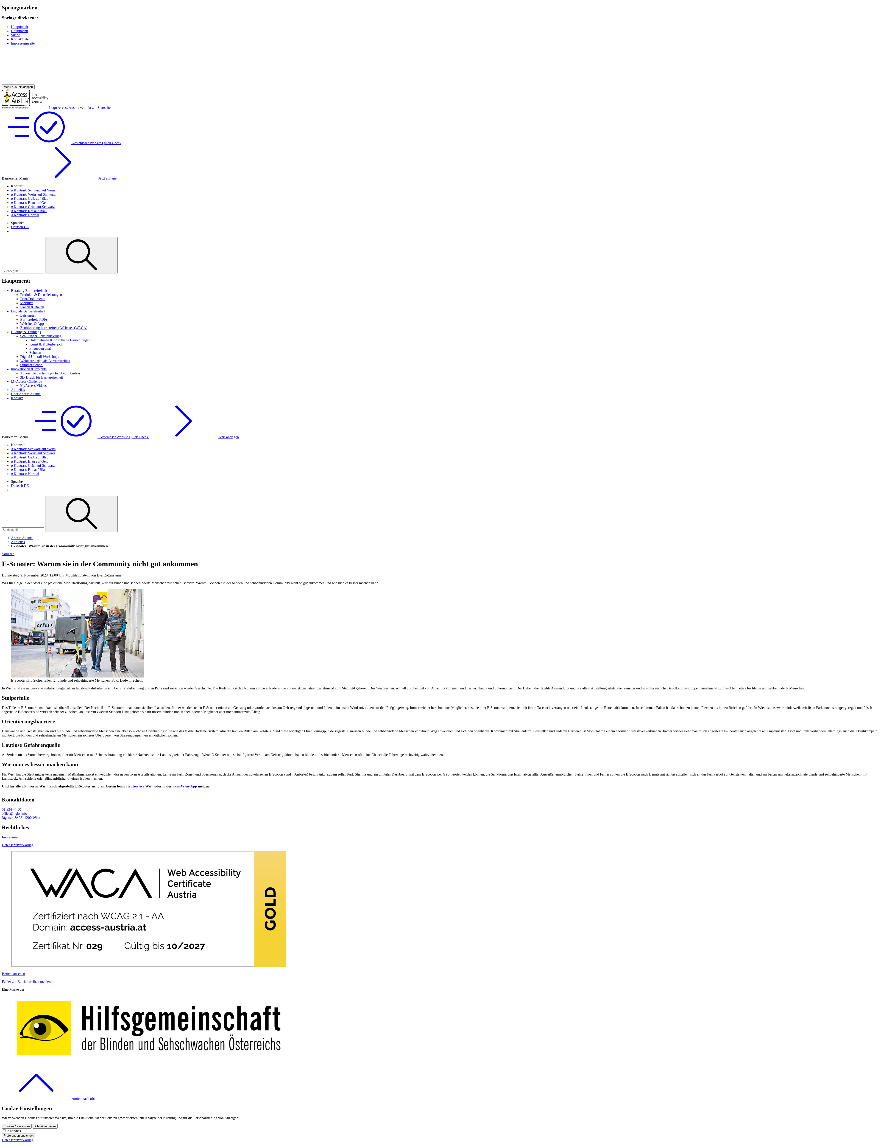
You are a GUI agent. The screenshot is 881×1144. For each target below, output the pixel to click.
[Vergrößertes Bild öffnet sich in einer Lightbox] (77, 676)
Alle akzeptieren (45, 1126)
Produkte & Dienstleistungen (41, 295)
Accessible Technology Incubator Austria (50, 373)
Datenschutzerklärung (17, 845)
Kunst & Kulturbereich (46, 344)
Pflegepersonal (40, 348)
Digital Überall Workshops (39, 357)
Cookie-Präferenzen (17, 1126)
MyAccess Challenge (26, 381)
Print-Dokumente (32, 299)
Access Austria (22, 538)
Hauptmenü (19, 31)
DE (20, 227)
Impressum (10, 837)
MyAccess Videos (33, 386)
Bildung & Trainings (26, 332)
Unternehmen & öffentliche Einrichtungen (59, 340)
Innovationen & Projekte (29, 369)
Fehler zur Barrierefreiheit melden (26, 982)
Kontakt (17, 398)
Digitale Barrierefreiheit (28, 311)
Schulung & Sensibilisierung (40, 336)
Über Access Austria (26, 394)
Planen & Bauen (32, 307)
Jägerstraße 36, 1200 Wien (21, 818)
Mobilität (26, 303)
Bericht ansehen (13, 974)
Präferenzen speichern (18, 1135)
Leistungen (28, 315)
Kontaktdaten (21, 39)
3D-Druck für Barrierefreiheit (41, 377)
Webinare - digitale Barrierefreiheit (45, 361)
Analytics (14, 1131)
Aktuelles (18, 390)
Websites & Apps (32, 324)
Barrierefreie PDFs (33, 319)
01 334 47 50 (11, 809)
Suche (15, 35)
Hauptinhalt (19, 27)
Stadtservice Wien (139, 786)
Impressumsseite (23, 43)
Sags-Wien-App (185, 786)
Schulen (35, 352)
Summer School (31, 365)
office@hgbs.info (14, 813)
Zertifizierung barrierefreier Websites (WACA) (53, 328)
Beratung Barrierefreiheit (29, 290)
